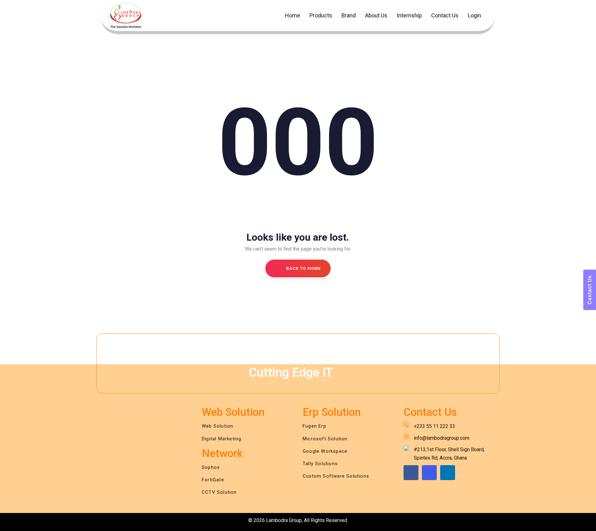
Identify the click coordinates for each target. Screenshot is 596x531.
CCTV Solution (219, 492)
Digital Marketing (221, 439)
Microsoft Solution (325, 439)
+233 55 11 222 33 (434, 426)
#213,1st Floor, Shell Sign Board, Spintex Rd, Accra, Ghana (449, 454)
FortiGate (213, 480)
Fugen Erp (314, 426)
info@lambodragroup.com (441, 438)
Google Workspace (325, 451)
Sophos (211, 467)
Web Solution (217, 426)
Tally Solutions (320, 463)
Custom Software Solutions (336, 476)
